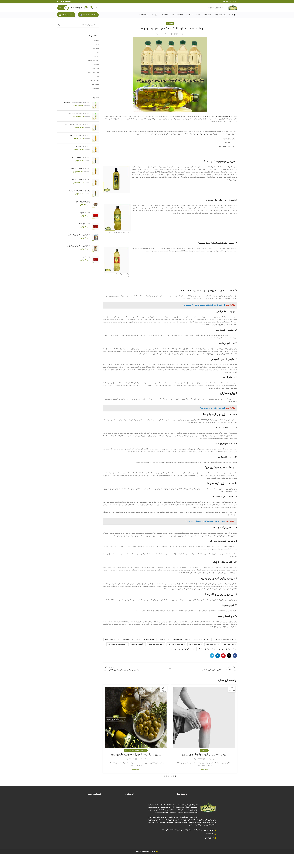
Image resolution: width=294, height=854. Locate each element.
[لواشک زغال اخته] (95, 226)
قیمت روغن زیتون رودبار (226, 649)
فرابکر (225, 139)
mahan (200, 759)
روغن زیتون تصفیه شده (217, 243)
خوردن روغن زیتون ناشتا (180, 639)
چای (98, 52)
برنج (97, 44)
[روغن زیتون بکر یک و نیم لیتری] (95, 138)
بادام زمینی (95, 40)
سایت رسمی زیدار (203, 134)
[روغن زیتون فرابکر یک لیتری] (95, 182)
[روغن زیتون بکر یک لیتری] (95, 149)
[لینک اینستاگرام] (230, 1)
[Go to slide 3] (171, 776)
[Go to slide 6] (164, 776)
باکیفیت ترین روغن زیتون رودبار (214, 116)
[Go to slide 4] (168, 776)
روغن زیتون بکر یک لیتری (82, 146)
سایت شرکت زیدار (67, 15)
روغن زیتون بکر (221, 200)
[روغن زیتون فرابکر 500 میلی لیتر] (95, 193)
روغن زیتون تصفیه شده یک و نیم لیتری (77, 102)
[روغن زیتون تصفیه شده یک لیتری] (95, 116)
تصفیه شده (222, 146)
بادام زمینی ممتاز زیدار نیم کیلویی (78, 246)
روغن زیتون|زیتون (134, 750)
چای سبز (96, 56)
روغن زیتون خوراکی (111, 639)
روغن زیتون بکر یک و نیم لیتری (80, 135)
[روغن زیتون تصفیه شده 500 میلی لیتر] (95, 127)
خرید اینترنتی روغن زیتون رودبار (224, 639)
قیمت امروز (95, 84)
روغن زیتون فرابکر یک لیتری (81, 179)
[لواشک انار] (95, 259)
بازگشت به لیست (170, 668)
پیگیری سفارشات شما (89, 15)
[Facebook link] (236, 1)
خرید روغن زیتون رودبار (201, 639)
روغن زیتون (170, 23)
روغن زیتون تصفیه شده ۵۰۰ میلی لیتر (77, 124)
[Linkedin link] (217, 655)
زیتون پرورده (94, 80)
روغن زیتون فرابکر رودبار (175, 644)
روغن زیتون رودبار (228, 644)
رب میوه (96, 64)
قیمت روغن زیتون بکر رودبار (117, 644)
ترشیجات (96, 48)
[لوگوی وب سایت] (232, 7)
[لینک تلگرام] (212, 655)
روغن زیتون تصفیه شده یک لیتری (79, 113)
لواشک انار (86, 257)
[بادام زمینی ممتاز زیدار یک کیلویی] (95, 237)
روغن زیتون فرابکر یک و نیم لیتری (79, 168)
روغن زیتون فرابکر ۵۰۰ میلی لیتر (79, 191)
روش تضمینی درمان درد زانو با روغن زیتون (204, 754)
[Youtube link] (227, 1)
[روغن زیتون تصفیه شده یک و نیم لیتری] (95, 105)
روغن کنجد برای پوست (155, 644)
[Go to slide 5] (166, 776)
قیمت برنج (95, 88)
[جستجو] (97, 7)
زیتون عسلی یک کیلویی (82, 202)
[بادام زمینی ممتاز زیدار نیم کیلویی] (95, 248)
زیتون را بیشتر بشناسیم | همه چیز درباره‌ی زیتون (135, 754)
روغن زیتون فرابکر (221, 161)
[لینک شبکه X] (233, 1)
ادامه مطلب (204, 769)
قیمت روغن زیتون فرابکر (205, 649)
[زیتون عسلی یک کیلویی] (95, 204)
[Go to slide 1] (175, 776)
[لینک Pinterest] (224, 1)
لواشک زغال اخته (84, 224)
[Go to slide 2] (173, 776)
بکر (225, 142)
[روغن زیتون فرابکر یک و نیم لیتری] (95, 171)
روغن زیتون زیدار (231, 116)
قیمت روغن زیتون (137, 644)
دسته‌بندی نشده (93, 60)
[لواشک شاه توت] (95, 215)
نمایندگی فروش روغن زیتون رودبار (181, 649)
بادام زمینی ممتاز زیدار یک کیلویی (79, 235)
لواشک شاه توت (85, 213)
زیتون (127, 750)
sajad (172, 34)
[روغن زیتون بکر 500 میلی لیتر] (95, 160)
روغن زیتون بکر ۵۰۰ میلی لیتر (80, 157)
